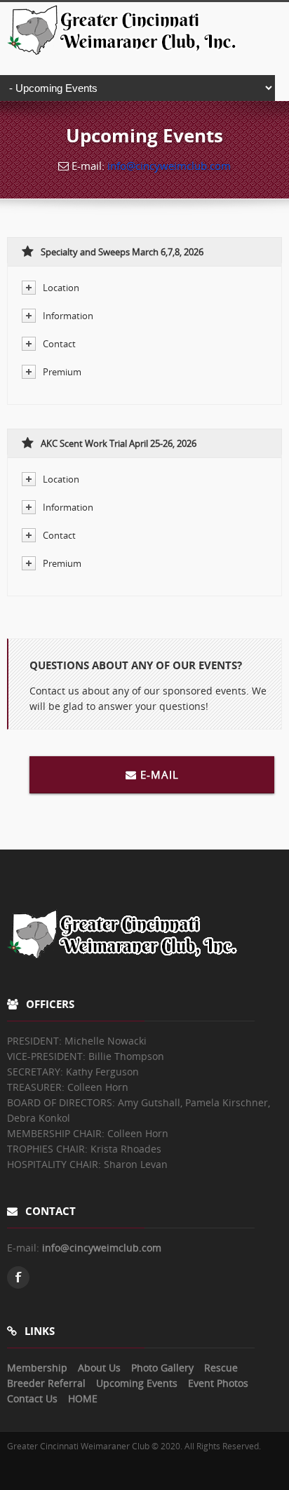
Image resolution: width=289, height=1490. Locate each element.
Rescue (221, 1367)
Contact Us (32, 1398)
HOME (83, 1398)
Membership (37, 1367)
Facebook (18, 1277)
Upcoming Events (136, 1383)
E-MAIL (159, 774)
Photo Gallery (162, 1367)
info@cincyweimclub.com (169, 166)
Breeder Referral (46, 1383)
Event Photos (218, 1383)
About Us (99, 1367)
